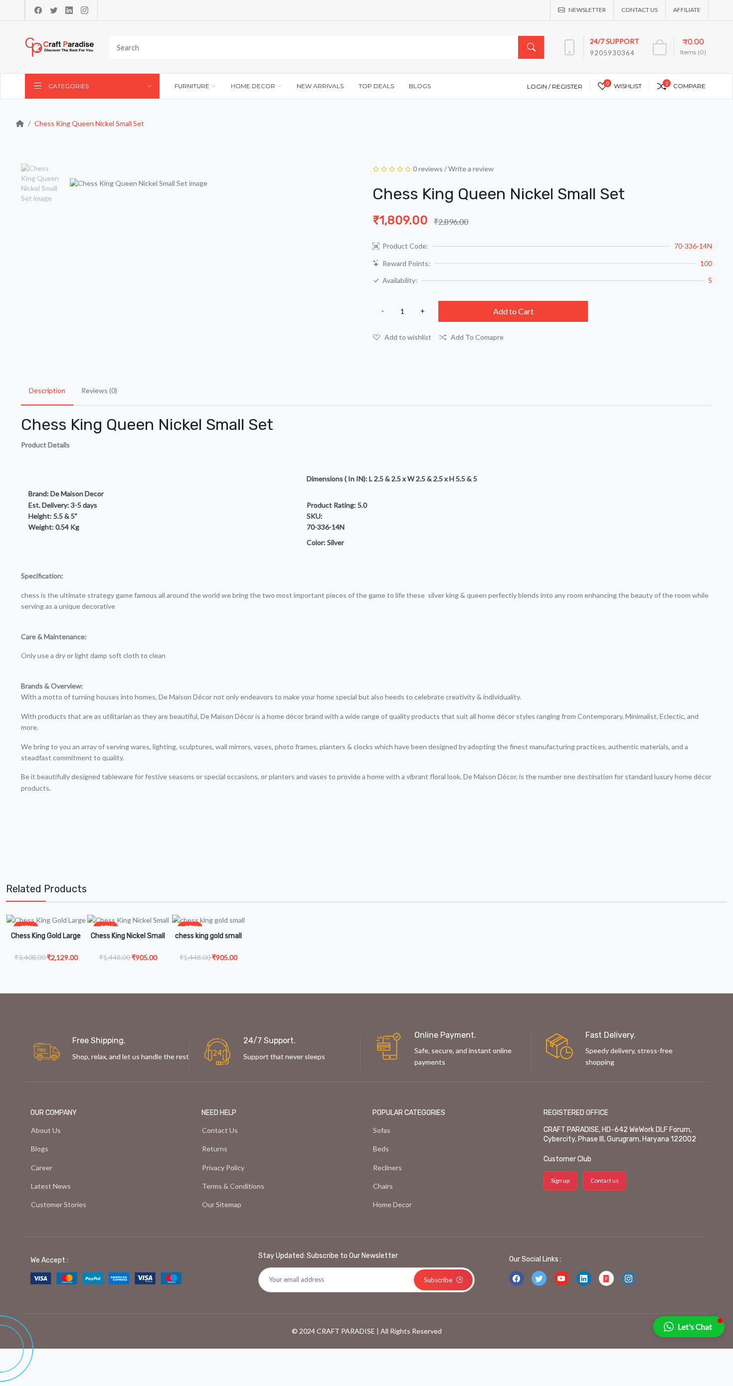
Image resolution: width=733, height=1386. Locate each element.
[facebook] (38, 10)
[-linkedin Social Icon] (583, 1278)
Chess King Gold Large (46, 936)
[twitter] (53, 10)
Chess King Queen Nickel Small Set (89, 123)
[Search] (531, 47)
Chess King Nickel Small (128, 936)
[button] (689, 1326)
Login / (539, 86)
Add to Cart (513, 311)
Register (567, 86)
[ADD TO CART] (78, 956)
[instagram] (84, 10)
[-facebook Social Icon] (516, 1278)
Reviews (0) (99, 390)
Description (47, 390)
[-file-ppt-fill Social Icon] (606, 1278)
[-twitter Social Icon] (539, 1278)
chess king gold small (208, 936)
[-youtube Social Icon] (561, 1278)
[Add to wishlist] (78, 931)
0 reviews (428, 168)
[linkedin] (69, 10)
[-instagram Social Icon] (628, 1278)
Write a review (471, 168)
